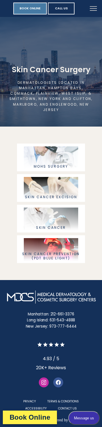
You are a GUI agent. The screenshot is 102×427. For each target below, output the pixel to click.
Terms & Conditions (63, 401)
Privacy (29, 401)
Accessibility (36, 408)
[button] (93, 9)
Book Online (30, 417)
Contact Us (67, 408)
